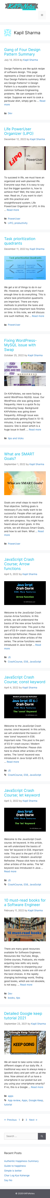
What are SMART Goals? (19, 456)
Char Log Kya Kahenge (17, 1175)
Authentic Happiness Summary (21, 1161)
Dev (10, 113)
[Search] (42, 1136)
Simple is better (13, 1170)
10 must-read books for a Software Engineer (25, 902)
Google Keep (36, 1100)
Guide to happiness (15, 1165)
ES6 (26, 661)
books (11, 997)
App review (14, 1100)
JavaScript (35, 661)
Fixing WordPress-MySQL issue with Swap (20, 345)
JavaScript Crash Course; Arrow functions (19, 564)
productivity (21, 223)
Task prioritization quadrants (19, 241)
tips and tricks (16, 438)
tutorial (8, 1104)
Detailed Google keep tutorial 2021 (23, 1015)
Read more (13, 210)
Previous (10, 1119)
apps (10, 1096)
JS (9, 657)
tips (18, 997)
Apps (24, 1100)
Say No (8, 1180)
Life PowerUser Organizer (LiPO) (19, 131)
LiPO (10, 223)
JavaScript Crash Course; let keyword (22, 792)
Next (33, 1119)
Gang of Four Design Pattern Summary (22, 51)
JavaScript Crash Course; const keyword (24, 679)
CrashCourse (15, 661)
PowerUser (14, 218)
